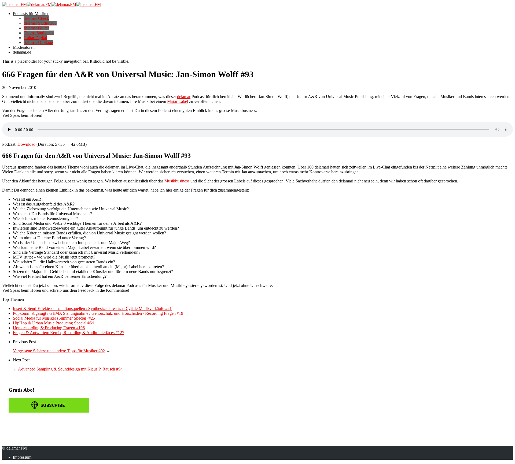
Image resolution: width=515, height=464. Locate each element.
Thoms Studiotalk (39, 33)
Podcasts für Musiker (31, 13)
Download (26, 144)
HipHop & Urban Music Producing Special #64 (53, 323)
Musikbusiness (176, 181)
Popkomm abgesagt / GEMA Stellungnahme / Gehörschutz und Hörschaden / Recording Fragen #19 (98, 313)
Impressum (22, 457)
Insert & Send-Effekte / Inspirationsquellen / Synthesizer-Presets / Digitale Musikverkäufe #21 (92, 308)
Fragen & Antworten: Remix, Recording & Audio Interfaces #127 (68, 332)
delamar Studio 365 (40, 23)
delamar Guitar (36, 28)
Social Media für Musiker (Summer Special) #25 (54, 318)
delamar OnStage (38, 42)
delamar (183, 96)
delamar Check (36, 18)
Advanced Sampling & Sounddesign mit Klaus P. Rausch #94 (70, 369)
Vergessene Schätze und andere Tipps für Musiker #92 (59, 351)
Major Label (177, 101)
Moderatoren (24, 47)
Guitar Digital (35, 37)
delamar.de (22, 52)
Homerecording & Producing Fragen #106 (49, 327)
